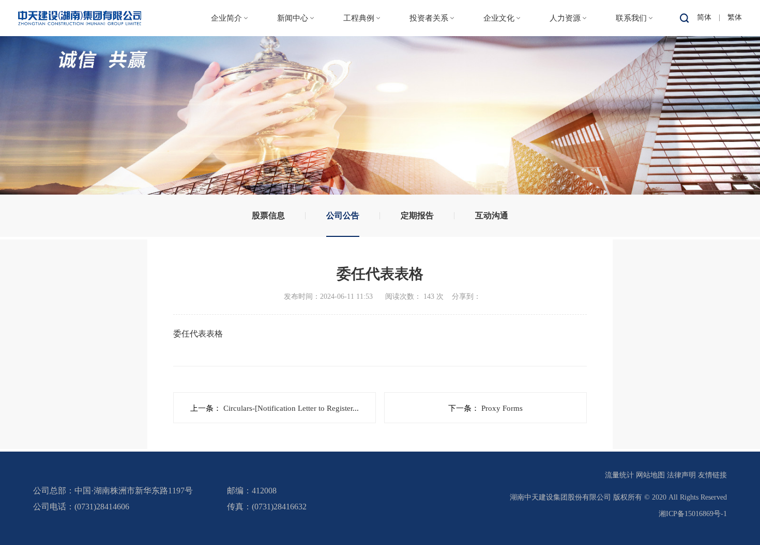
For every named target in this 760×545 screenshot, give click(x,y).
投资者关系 (428, 18)
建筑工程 (358, 54)
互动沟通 (429, 117)
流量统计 (619, 475)
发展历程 (226, 117)
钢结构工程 (359, 96)
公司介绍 (226, 54)
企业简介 (226, 18)
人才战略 (565, 54)
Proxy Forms (501, 408)
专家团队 (565, 96)
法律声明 (681, 475)
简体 (704, 17)
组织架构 (226, 96)
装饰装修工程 (361, 138)
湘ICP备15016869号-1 (693, 514)
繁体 (734, 17)
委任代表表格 (198, 333)
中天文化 (498, 54)
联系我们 (631, 18)
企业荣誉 (226, 138)
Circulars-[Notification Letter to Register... (291, 408)
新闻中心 (292, 18)
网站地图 (650, 475)
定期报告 (429, 96)
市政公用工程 (361, 75)
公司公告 (429, 75)
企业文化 (498, 18)
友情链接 (712, 475)
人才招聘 (565, 75)
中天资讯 (292, 54)
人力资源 (565, 18)
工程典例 (358, 18)
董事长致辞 (226, 75)
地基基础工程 (361, 117)
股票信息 (429, 54)
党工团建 (498, 75)
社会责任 (498, 96)
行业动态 (292, 75)
